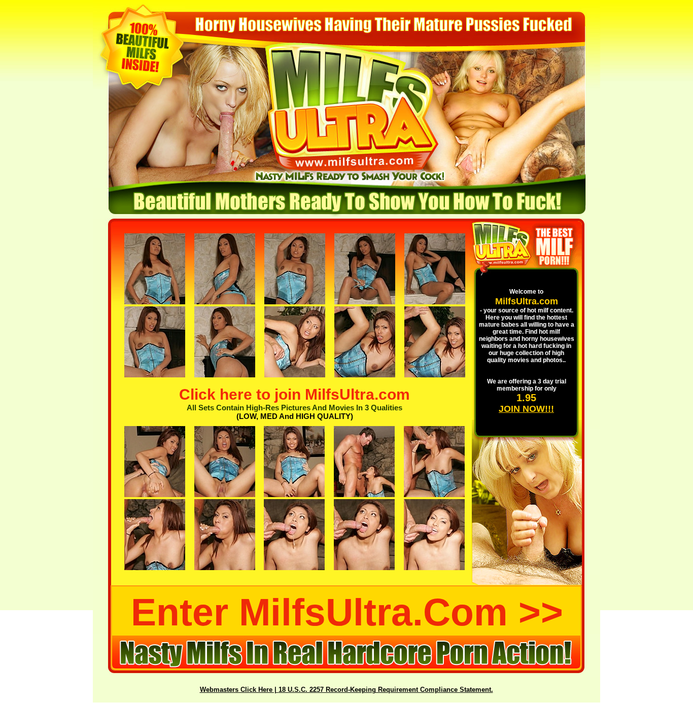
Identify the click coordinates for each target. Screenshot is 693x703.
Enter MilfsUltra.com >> (347, 612)
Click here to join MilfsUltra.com (294, 394)
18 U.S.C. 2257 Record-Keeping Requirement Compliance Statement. (386, 689)
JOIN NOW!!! (526, 409)
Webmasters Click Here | (239, 689)
